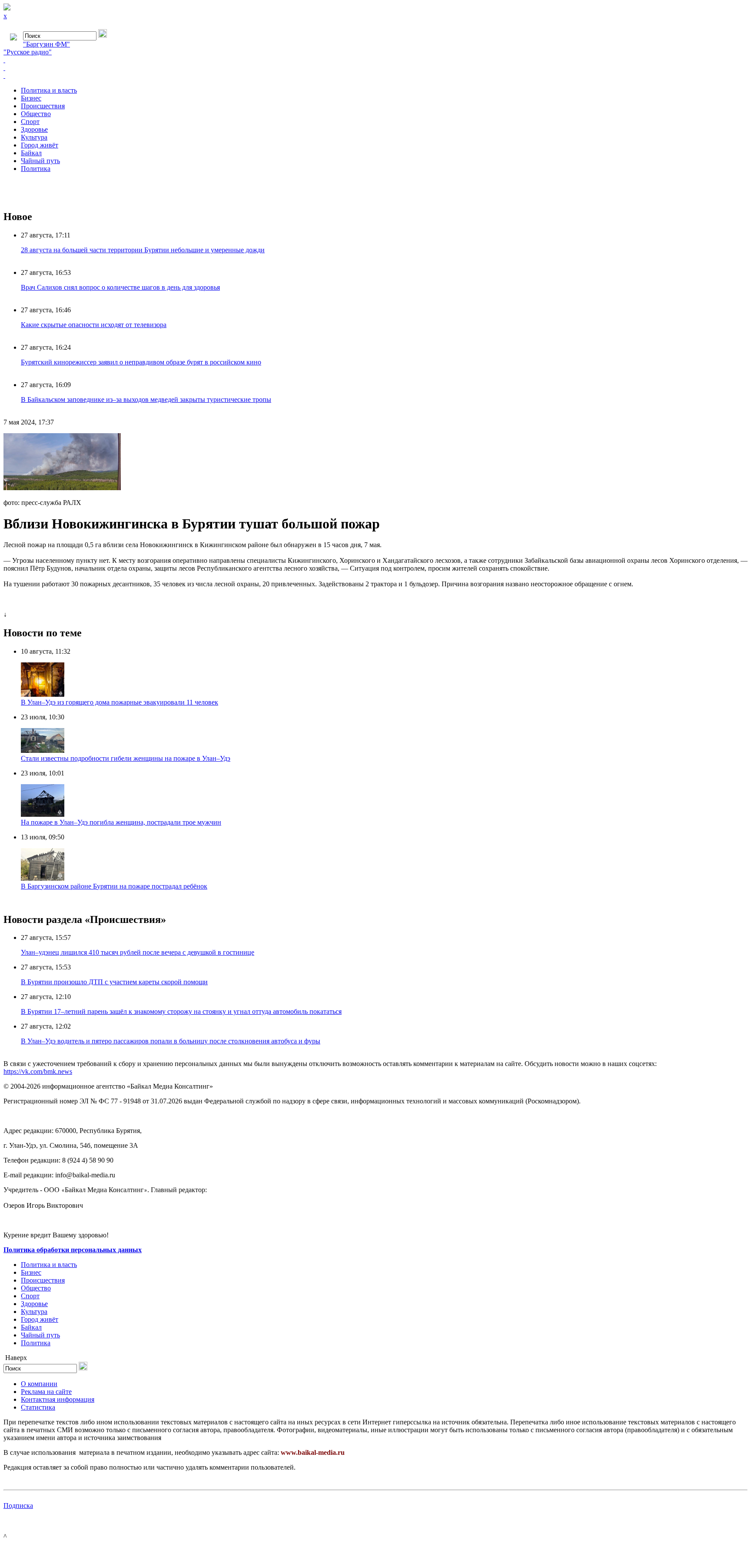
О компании (39, 1383)
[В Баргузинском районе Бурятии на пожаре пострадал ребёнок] (42, 878)
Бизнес (31, 98)
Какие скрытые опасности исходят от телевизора (93, 324)
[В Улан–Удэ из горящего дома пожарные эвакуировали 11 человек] (42, 694)
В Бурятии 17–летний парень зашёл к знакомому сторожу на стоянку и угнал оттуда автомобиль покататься (181, 1011)
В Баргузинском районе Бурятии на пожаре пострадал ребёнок (114, 886)
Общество (36, 113)
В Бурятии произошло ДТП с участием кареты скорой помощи (114, 982)
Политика (35, 168)
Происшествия (43, 106)
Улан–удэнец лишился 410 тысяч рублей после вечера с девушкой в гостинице (137, 952)
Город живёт (39, 145)
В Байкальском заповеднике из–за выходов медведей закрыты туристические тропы (146, 399)
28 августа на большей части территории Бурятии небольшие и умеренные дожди (143, 250)
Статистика (38, 1407)
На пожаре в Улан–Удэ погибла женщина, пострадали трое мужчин (121, 822)
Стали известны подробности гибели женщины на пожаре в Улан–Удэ (125, 758)
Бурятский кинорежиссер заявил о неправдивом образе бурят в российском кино (141, 362)
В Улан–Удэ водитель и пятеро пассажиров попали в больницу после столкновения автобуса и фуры (170, 1041)
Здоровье (34, 129)
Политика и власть (49, 90)
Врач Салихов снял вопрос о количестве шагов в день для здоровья (120, 287)
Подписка (18, 1505)
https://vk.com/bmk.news (37, 1071)
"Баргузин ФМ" (46, 44)
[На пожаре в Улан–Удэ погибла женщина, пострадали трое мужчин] (42, 814)
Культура (34, 137)
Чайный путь (40, 160)
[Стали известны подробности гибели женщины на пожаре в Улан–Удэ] (42, 750)
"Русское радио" (27, 52)
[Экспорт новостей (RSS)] (375, 68)
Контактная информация (57, 1399)
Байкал (31, 153)
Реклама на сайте (46, 1391)
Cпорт (30, 121)
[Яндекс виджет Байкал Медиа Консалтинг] (375, 76)
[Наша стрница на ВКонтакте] (375, 60)
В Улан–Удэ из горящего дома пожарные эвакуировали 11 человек (119, 702)
